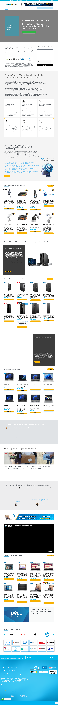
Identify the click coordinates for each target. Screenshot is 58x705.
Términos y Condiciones (23, 696)
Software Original (10, 25)
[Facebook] (48, 0)
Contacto (33, 619)
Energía (8, 31)
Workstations (9, 27)
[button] (5, 59)
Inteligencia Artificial (10, 20)
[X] (51, 0)
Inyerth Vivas (20, 504)
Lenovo (12, 695)
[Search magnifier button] (52, 8)
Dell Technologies (13, 691)
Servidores (8, 29)
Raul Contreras (42, 504)
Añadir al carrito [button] (9, 208)
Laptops (8, 23)
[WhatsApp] (52, 0)
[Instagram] (50, 0)
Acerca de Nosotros (23, 691)
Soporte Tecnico (22, 695)
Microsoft (12, 696)
